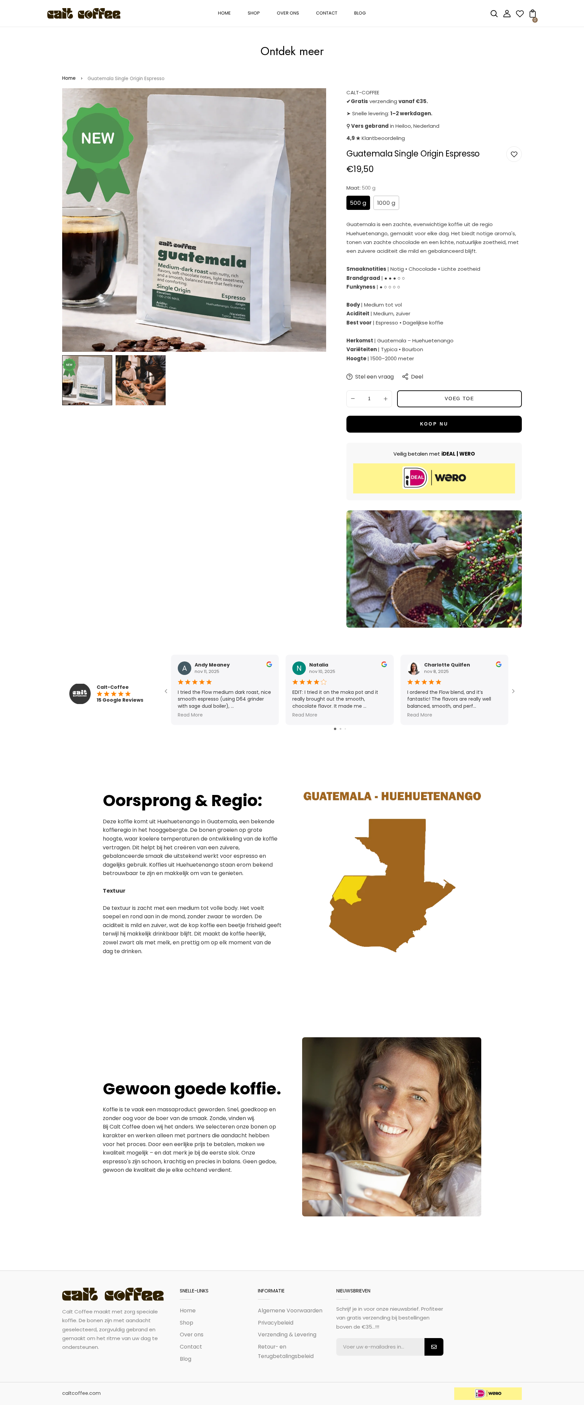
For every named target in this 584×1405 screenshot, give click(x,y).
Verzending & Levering (287, 1334)
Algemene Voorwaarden (290, 1310)
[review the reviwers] (269, 665)
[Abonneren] (433, 1347)
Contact (191, 1347)
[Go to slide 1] (335, 729)
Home (69, 78)
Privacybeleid (275, 1323)
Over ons (191, 1334)
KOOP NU (434, 424)
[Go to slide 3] (345, 728)
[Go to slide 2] (340, 729)
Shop (186, 1323)
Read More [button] (190, 714)
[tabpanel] (89, 380)
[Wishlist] (520, 15)
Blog (185, 1359)
